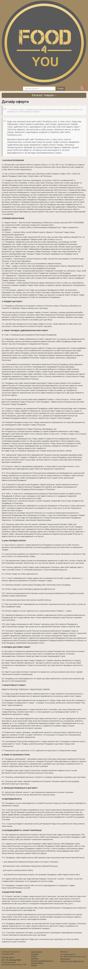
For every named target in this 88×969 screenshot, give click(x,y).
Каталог (34, 965)
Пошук (61, 88)
